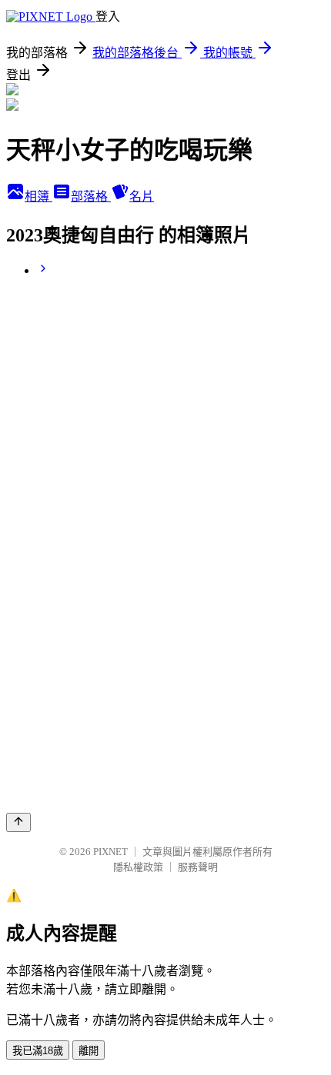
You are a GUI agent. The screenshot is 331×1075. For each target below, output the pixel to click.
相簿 (38, 196)
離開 (89, 1051)
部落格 (91, 196)
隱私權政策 (138, 867)
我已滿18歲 (37, 1051)
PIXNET (110, 851)
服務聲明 (198, 867)
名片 (141, 196)
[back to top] (18, 822)
